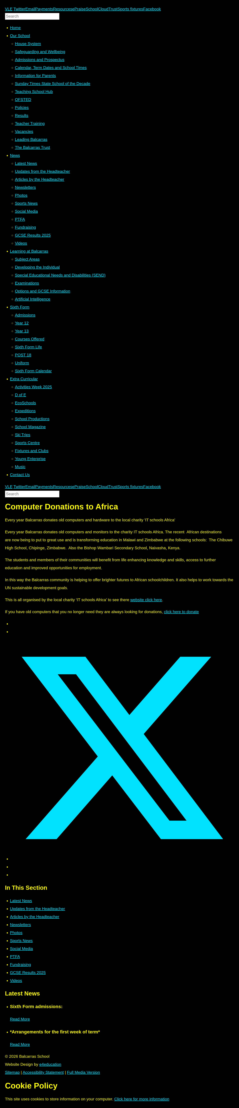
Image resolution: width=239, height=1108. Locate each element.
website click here (146, 600)
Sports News (21, 940)
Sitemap (12, 1072)
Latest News (21, 900)
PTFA (15, 956)
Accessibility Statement (43, 1072)
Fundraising (20, 964)
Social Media (21, 948)
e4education (50, 1064)
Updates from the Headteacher (37, 908)
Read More (20, 1019)
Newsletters (20, 924)
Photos (16, 932)
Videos (16, 980)
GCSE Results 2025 (28, 972)
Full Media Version (83, 1072)
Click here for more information (141, 1099)
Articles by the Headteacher (34, 916)
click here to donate (181, 611)
